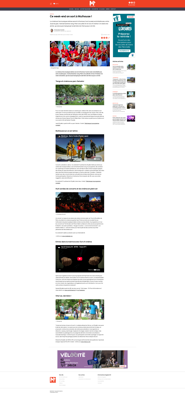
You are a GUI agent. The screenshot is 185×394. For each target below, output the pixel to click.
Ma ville (61, 375)
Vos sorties (95, 9)
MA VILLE (77, 9)
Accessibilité (101, 381)
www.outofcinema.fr (70, 290)
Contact (113, 9)
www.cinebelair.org (67, 236)
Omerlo (56, 392)
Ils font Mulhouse (63, 377)
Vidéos (107, 9)
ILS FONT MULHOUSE (85, 9)
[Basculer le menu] (51, 4)
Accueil (71, 9)
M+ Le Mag (102, 9)
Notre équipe (62, 385)
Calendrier (80, 377)
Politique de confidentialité (104, 379)
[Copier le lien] (109, 38)
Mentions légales (102, 377)
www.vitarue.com (85, 342)
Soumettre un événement (84, 379)
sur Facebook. (81, 290)
